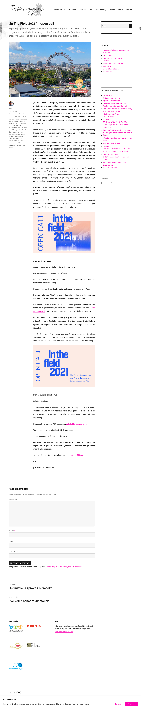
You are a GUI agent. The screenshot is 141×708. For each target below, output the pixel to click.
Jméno (12, 531)
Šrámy (105, 135)
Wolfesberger (20, 145)
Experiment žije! (109, 165)
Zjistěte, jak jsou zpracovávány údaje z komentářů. (63, 567)
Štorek (10, 138)
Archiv (90, 9)
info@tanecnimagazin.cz (64, 631)
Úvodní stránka (59, 9)
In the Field (15, 125)
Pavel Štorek (12, 130)
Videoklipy (107, 66)
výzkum (15, 143)
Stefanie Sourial (18, 136)
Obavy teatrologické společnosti (114, 103)
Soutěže (112, 9)
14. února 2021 (13, 117)
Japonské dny (108, 95)
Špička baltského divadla (112, 100)
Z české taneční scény (111, 69)
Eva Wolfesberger (20, 123)
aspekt (22, 121)
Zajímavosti (107, 71)
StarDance (72, 9)
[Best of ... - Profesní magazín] (16, 650)
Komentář (13, 499)
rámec (18, 134)
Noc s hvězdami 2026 (111, 154)
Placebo (106, 146)
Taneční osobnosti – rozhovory (114, 63)
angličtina (17, 121)
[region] (70, 702)
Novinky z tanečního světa (17, 114)
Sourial (11, 136)
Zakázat (118, 704)
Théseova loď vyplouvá (111, 98)
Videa (81, 9)
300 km (11, 121)
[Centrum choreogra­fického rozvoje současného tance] (34, 650)
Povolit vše (131, 704)
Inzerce (120, 9)
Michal (10, 108)
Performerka (15, 132)
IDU (10, 125)
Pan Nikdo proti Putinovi (112, 143)
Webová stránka (16, 552)
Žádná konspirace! (110, 167)
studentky (16, 138)
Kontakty (129, 9)
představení (12, 134)
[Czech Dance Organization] (16, 632)
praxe (21, 132)
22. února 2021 (21, 119)
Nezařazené (107, 55)
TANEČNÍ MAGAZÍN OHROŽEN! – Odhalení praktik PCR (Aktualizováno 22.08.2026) (116, 125)
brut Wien (11, 123)
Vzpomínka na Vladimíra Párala (114, 162)
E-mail (12, 541)
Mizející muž (107, 119)
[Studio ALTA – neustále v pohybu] (34, 632)
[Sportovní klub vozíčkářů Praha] (16, 668)
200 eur (14, 119)
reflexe (23, 134)
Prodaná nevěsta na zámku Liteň (115, 106)
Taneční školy (101, 9)
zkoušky (11, 147)
